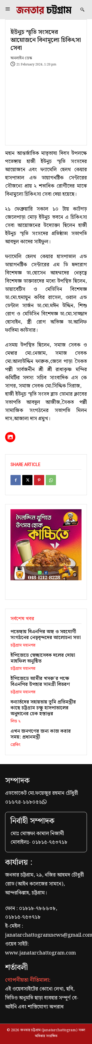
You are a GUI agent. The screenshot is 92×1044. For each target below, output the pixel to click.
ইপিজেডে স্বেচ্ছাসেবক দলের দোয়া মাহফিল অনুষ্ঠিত (42, 658)
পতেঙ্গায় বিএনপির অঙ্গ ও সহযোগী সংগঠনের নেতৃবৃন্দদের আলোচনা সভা (45, 635)
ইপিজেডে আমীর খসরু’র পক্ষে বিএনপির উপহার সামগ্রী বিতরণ (40, 681)
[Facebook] (15, 480)
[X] (27, 480)
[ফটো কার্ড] (10, 437)
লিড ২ (15, 721)
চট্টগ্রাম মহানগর (22, 645)
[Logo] (44, 9)
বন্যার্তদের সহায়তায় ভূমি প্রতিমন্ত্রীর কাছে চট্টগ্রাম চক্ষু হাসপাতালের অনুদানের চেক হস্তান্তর (43, 708)
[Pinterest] (39, 480)
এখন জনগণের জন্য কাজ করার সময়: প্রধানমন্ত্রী (40, 734)
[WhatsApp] (51, 480)
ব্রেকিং (15, 745)
